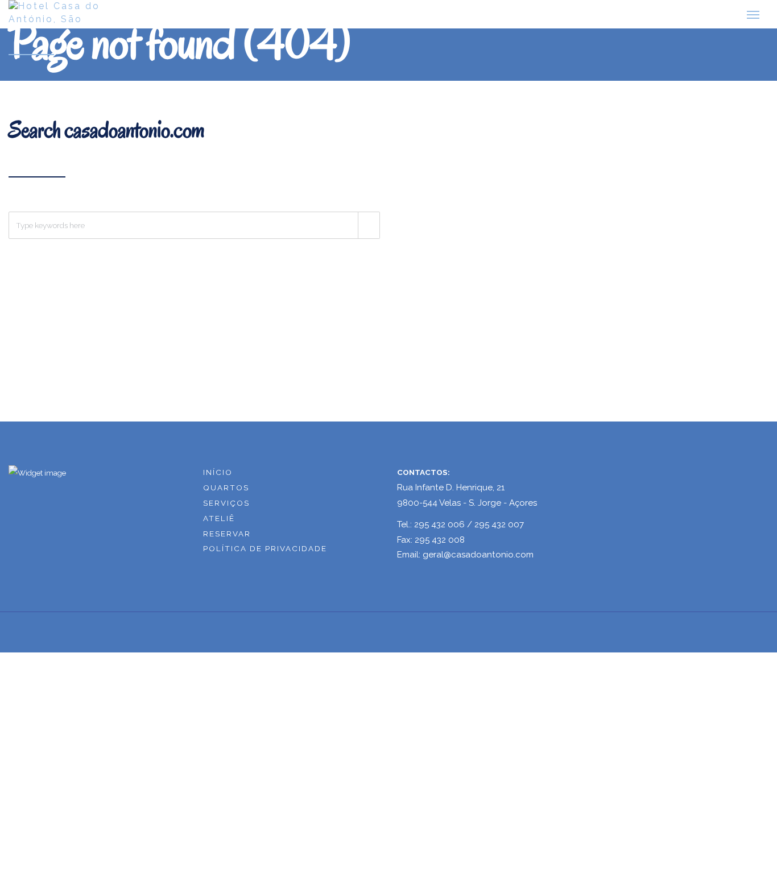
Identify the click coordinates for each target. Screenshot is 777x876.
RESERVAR (227, 538)
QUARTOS (226, 492)
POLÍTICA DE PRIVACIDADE (265, 553)
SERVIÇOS (226, 507)
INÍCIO (218, 476)
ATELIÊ (219, 522)
